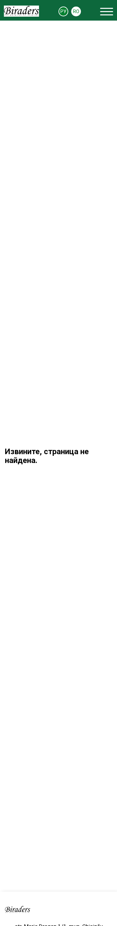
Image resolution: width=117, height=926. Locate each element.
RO (76, 11)
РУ (63, 11)
